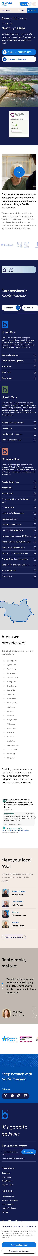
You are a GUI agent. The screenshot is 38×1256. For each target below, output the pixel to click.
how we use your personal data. (15, 1158)
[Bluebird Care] (7, 5)
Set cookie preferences (19, 1251)
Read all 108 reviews (21, 830)
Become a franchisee (10, 1200)
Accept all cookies (19, 1245)
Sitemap (5, 1212)
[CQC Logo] (17, 116)
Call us (24, 4)
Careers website (8, 1196)
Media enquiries (8, 1204)
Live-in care (6, 1177)
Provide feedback (9, 1208)
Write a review (8, 830)
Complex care (7, 1181)
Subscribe (28, 1152)
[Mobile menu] (34, 4)
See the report (15, 131)
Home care (6, 1173)
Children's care (7, 1185)
